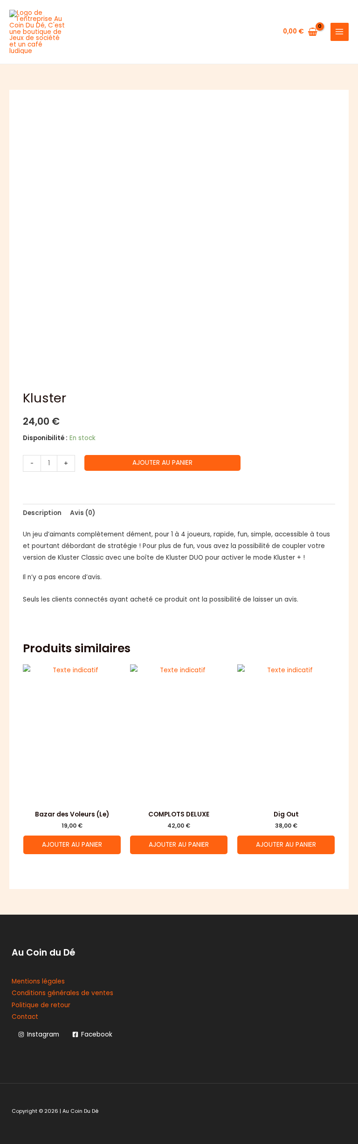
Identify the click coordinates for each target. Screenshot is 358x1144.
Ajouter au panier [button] (72, 844)
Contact (25, 1016)
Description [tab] (42, 512)
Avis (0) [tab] (82, 512)
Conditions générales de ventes (62, 993)
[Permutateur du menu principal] (339, 32)
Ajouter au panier (162, 462)
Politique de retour (41, 1005)
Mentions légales (38, 981)
